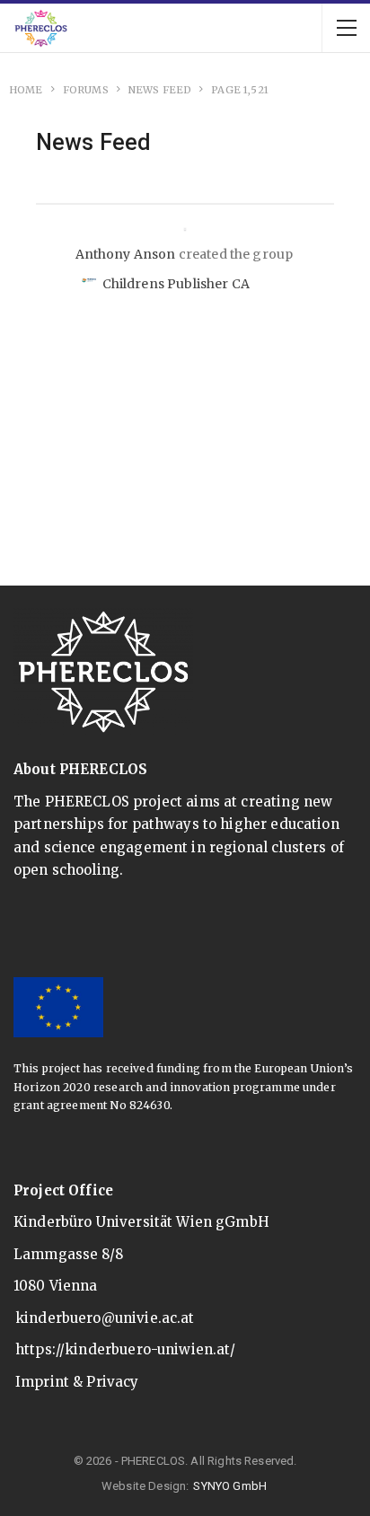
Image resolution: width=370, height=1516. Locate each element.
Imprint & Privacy (77, 1381)
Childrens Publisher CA (176, 284)
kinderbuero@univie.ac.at (105, 1317)
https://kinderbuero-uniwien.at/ (125, 1349)
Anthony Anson (125, 254)
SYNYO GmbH (230, 1486)
